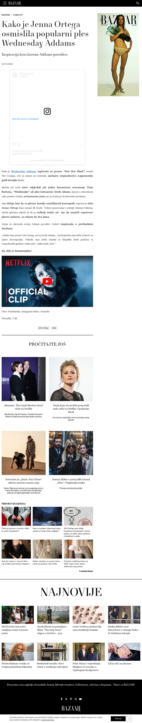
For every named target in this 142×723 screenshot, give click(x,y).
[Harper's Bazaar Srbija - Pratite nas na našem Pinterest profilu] (71, 699)
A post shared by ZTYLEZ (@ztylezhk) (47, 160)
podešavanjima (48, 720)
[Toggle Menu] (5, 3)
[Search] (138, 3)
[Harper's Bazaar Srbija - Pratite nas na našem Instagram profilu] (75, 699)
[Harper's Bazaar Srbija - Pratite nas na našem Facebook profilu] (61, 699)
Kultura (6, 15)
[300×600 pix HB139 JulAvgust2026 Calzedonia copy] (118, 54)
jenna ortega (44, 328)
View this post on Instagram (25, 119)
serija (54, 328)
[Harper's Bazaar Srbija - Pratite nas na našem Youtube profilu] (80, 699)
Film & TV (18, 15)
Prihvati (118, 718)
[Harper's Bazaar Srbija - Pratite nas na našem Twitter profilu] (66, 699)
